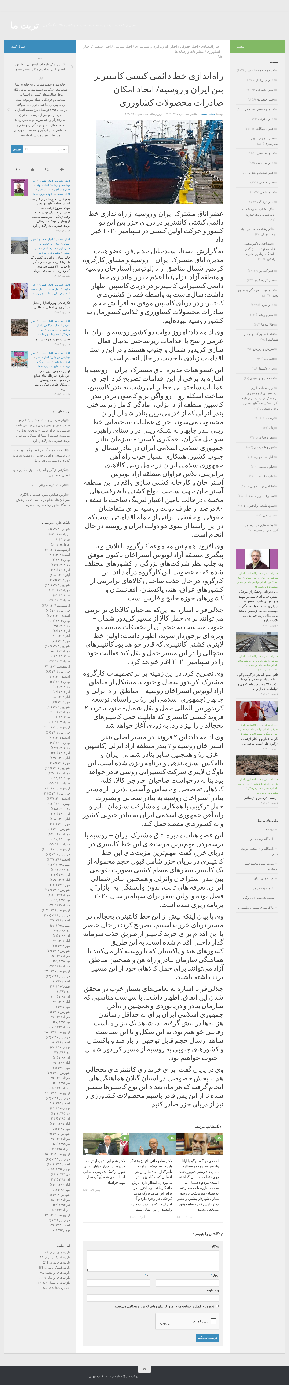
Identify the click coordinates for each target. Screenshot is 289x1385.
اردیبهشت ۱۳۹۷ (59, 1032)
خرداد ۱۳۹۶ (62, 1088)
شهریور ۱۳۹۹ (61, 890)
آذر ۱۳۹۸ (64, 936)
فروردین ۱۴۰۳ (61, 671)
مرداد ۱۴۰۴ (62, 590)
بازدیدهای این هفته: (57, 1273)
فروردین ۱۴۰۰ (61, 854)
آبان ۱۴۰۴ (63, 575)
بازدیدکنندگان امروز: (56, 1257)
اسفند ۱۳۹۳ (62, 1225)
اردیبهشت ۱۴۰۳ (59, 666)
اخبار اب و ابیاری (264, 80)
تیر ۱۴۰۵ (64, 539)
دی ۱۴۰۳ (64, 626)
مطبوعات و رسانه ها (189, 52)
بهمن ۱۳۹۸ (63, 925)
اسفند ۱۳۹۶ (62, 1042)
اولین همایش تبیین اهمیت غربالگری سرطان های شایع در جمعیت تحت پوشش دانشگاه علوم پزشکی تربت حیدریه (52, 380)
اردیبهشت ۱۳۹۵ (59, 1154)
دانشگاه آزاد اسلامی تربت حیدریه (259, 851)
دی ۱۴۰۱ (64, 748)
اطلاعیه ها (268, 324)
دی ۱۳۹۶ (64, 1052)
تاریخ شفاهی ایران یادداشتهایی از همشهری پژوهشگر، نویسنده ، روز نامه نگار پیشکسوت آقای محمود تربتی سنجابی (260, 398)
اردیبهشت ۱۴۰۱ (59, 788)
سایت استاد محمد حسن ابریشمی (260, 866)
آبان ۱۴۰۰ (63, 819)
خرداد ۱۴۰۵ (62, 544)
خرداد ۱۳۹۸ (62, 966)
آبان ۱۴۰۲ (63, 697)
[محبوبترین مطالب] (32, 169)
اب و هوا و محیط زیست (259, 70)
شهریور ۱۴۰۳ (61, 646)
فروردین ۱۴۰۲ (61, 732)
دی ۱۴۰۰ (64, 809)
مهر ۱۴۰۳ (64, 641)
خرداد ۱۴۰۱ (62, 783)
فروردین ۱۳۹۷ (61, 1037)
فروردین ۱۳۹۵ (61, 1159)
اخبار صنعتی (102, 46)
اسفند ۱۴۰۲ (62, 677)
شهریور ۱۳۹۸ (61, 951)
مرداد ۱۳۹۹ (62, 895)
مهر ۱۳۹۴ (64, 1190)
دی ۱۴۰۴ (64, 565)
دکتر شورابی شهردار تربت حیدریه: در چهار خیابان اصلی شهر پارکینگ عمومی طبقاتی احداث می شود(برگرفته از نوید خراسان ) (104, 1172)
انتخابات (269, 359)
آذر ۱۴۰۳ (64, 631)
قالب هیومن (96, 1376)
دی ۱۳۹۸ (64, 931)
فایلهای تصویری (264, 457)
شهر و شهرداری (264, 447)
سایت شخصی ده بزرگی (259, 898)
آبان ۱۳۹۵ (63, 1124)
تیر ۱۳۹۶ (64, 1083)
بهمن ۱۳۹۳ (63, 1230)
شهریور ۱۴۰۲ (61, 707)
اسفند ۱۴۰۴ (62, 555)
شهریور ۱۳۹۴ (61, 1195)
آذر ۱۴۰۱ (64, 753)
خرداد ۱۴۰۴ (62, 600)
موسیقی (269, 515)
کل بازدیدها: (62, 1288)
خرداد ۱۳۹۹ (62, 905)
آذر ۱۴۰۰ (64, 814)
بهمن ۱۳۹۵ (63, 1108)
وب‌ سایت (213, 1290)
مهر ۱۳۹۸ (64, 946)
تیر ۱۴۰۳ (64, 656)
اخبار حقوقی (189, 46)
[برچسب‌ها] (62, 169)
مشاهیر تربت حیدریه (261, 486)
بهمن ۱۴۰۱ (63, 743)
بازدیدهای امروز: (59, 1252)
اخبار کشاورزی (265, 271)
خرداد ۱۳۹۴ (62, 1210)
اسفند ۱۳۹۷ (62, 981)
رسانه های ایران (264, 878)
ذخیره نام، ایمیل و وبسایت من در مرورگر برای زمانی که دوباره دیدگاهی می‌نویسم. (164, 1306)
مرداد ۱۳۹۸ (62, 956)
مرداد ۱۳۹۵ (62, 1139)
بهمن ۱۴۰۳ (63, 621)
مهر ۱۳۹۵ (64, 1129)
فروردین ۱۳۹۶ (61, 1098)
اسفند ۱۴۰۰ (62, 798)
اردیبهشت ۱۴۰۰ (59, 849)
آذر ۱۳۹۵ (64, 1118)
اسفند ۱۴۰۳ (62, 616)
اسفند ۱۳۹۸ (62, 920)
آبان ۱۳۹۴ (63, 1184)
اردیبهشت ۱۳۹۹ (59, 910)
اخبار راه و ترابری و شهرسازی (156, 46)
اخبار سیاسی (123, 46)
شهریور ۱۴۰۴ (61, 585)
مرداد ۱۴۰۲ (62, 712)
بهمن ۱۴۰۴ (63, 560)
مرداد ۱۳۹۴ (62, 1200)
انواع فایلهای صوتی (262, 378)
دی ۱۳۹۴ (64, 1174)
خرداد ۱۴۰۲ (62, 722)
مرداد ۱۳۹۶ (62, 1078)
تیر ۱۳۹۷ (64, 1022)
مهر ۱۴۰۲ (64, 702)
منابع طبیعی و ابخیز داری (258, 506)
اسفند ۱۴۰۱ (62, 737)
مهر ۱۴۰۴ (64, 580)
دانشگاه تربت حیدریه (261, 839)
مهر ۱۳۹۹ (64, 885)
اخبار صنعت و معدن (262, 173)
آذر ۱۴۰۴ (64, 570)
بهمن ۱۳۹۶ (63, 1047)
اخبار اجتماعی (62, 180)
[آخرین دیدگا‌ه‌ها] (47, 169)
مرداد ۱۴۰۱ (62, 773)
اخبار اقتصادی (210, 46)
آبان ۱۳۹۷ (63, 1002)
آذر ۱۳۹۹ (64, 875)
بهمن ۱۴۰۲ (63, 682)
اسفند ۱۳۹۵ (62, 1103)
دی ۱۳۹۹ (64, 870)
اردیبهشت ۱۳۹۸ (59, 971)
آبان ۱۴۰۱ (63, 758)
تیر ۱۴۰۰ (64, 839)
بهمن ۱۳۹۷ (63, 986)
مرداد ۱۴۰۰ (62, 834)
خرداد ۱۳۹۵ (62, 1149)
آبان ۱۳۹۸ (63, 941)
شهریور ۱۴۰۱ (61, 768)
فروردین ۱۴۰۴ (61, 610)
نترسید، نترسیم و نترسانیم (52, 339)
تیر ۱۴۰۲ (64, 717)
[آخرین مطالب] (18, 169)
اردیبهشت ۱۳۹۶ (59, 1093)
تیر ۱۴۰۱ (64, 778)
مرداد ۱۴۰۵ (62, 534)
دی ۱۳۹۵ (64, 1113)
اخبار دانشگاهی (62, 189)
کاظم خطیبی (207, 114)
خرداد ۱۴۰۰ (62, 844)
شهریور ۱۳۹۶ (61, 1073)
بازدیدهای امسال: (58, 1283)
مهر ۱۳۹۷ (64, 1007)
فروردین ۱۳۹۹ (61, 915)
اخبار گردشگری (264, 280)
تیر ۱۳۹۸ (64, 961)
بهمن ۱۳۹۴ (63, 1169)
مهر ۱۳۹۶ (64, 1068)
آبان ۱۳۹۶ (63, 1063)
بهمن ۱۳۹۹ (63, 864)
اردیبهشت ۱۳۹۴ (59, 1215)
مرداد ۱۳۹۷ (62, 1017)
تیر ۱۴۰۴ (64, 595)
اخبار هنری (268, 305)
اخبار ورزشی (266, 315)
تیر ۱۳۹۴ (64, 1205)
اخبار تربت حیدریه (263, 888)
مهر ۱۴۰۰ (64, 824)
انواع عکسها (267, 368)
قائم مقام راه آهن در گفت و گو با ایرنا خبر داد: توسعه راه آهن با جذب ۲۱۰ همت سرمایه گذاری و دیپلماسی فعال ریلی (41, 455)
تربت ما (25, 25)
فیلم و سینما (266, 467)
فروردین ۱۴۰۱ (61, 793)
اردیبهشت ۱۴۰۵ (59, 550)
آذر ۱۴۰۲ (64, 692)
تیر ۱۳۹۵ (64, 1144)
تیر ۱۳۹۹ (64, 900)
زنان (272, 428)
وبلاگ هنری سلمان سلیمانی (256, 907)
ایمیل (215, 1275)
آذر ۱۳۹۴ (64, 1179)
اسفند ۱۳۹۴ (62, 1164)
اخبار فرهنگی (61, 293)
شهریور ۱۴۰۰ (61, 829)
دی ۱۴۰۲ (64, 687)
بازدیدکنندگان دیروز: (56, 1267)
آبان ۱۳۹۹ (63, 880)
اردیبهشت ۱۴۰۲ (59, 727)
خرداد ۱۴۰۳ (62, 661)
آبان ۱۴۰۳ (63, 636)
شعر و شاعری (265, 437)
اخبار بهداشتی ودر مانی (259, 109)
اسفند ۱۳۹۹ (62, 859)
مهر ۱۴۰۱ (64, 763)
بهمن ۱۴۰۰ (63, 804)
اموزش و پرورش (264, 349)
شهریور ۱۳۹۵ (61, 1134)
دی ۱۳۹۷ (64, 991)
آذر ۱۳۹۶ (64, 1057)
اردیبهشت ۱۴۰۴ (59, 605)
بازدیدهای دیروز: (59, 1262)
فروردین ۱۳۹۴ (61, 1220)
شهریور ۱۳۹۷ (61, 1012)
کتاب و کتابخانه (265, 476)
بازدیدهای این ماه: (58, 1278)
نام (147, 1275)
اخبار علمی (267, 192)
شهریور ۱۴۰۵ (61, 529)
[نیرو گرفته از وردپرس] (124, 1376)
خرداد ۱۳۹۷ (62, 1027)
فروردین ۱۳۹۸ (61, 976)
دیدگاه (214, 1246)
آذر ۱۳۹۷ (64, 997)
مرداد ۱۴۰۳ (62, 651)
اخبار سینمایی (265, 163)
